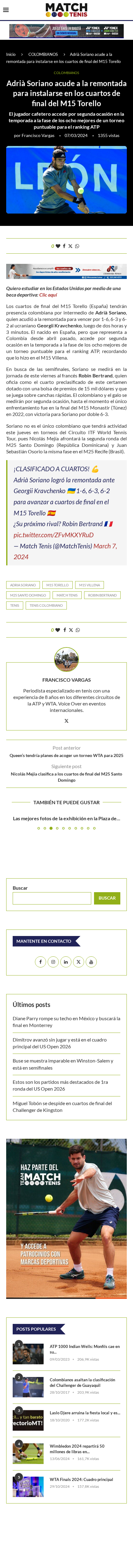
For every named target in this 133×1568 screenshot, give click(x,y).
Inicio (10, 54)
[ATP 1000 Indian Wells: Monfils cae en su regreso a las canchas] (28, 1446)
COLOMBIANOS (43, 54)
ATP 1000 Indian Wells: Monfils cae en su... (85, 1442)
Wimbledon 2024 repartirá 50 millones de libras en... (77, 1541)
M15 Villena (89, 585)
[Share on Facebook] (64, 246)
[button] (11, 868)
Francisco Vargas (38, 135)
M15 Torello (57, 585)
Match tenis (67, 595)
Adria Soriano (23, 585)
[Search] (127, 10)
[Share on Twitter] (70, 246)
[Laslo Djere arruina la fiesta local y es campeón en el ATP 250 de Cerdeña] (28, 1513)
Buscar (20, 980)
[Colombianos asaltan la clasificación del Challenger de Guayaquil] (28, 1480)
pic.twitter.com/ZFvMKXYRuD (54, 535)
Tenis (14, 605)
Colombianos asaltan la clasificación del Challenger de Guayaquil (82, 1475)
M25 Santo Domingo (28, 595)
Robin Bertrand (102, 595)
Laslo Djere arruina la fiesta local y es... (85, 1505)
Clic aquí (48, 294)
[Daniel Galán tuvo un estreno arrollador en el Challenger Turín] (66, 855)
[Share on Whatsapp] (77, 246)
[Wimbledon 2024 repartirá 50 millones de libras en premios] (28, 1546)
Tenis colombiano (46, 605)
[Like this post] (58, 246)
